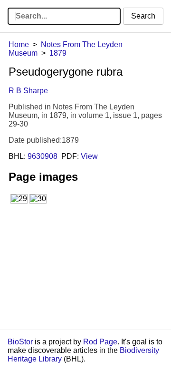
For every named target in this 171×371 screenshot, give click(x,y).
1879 (57, 53)
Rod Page (100, 342)
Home (19, 44)
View (89, 156)
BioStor (20, 342)
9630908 (42, 156)
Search (143, 16)
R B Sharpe (28, 91)
